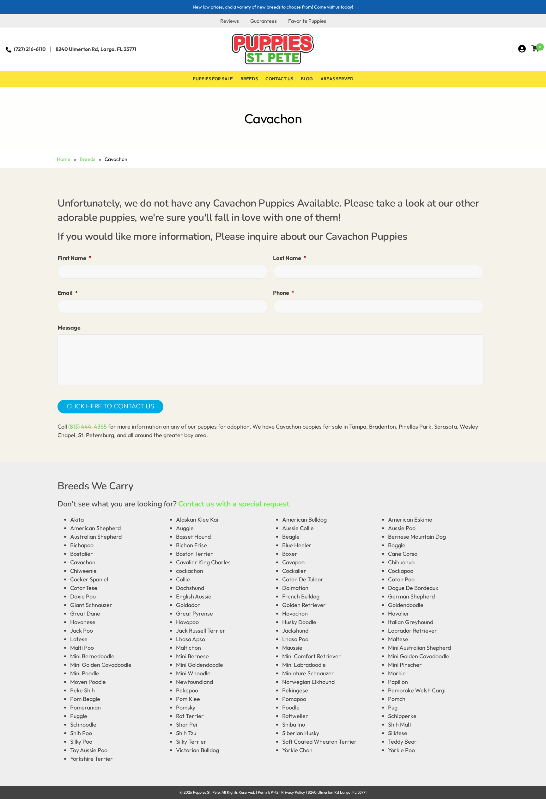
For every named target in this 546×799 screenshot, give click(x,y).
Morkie (397, 673)
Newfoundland (194, 681)
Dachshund (190, 588)
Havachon (295, 613)
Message (69, 327)
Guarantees (263, 21)
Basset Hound (193, 536)
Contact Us (279, 79)
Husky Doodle (299, 622)
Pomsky (185, 707)
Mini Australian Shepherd (419, 647)
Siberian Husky (300, 733)
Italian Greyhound (410, 622)
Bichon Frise (191, 545)
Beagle (291, 536)
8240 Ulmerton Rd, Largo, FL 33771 (96, 49)
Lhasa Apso (190, 639)
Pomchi (397, 699)
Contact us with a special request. (234, 504)
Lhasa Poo (295, 639)
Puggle (78, 716)
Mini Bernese (192, 656)
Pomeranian (85, 707)
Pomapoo (294, 699)
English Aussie (193, 596)
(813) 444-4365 (87, 426)
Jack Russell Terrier (200, 630)
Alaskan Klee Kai (197, 519)
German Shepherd (411, 596)
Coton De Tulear (302, 579)
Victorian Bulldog (197, 750)
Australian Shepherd (96, 536)
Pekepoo (187, 690)
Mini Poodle (84, 673)
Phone (283, 292)
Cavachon (82, 562)
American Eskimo (410, 519)
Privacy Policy (293, 792)
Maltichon (188, 647)
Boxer (289, 553)
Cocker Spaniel (89, 579)
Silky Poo (81, 741)
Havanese (82, 622)
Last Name (289, 258)
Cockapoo (400, 570)
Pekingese (295, 690)
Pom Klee (188, 699)
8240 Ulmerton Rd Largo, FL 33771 (337, 792)
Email (68, 292)
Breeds (249, 79)
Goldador (188, 605)
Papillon (398, 681)
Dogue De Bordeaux (413, 588)
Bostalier (81, 553)
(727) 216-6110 (30, 49)
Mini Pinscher (405, 664)
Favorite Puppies (307, 21)
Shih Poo (81, 733)
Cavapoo (293, 562)
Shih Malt (399, 724)
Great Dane (85, 613)
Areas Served (337, 79)
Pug (392, 707)
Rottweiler (295, 716)
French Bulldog (300, 596)
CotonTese (83, 588)
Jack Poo (81, 630)
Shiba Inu (293, 724)
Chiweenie (83, 570)
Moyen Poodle (88, 681)
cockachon (189, 570)
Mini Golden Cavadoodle (418, 656)
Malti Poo (82, 647)
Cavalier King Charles (203, 562)
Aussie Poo (402, 528)
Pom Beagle (85, 699)
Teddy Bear (402, 741)
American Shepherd (95, 528)
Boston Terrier (194, 553)
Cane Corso (402, 553)
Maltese (398, 639)
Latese (79, 639)
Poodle (291, 707)
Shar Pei (186, 724)
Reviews (229, 21)
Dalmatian (295, 588)
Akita (77, 519)
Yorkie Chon (297, 750)
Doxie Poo (83, 596)
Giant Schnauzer (91, 605)
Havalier (399, 613)
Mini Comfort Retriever (311, 656)
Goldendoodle (405, 605)
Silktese (397, 733)
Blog (307, 79)
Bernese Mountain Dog (417, 536)
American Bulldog (304, 519)
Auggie (185, 528)
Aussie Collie (298, 528)
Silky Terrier (191, 741)
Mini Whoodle (193, 673)
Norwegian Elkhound (308, 681)
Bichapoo (82, 545)
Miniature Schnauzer (308, 673)
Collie (183, 579)
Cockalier (294, 570)
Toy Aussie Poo (88, 750)
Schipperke (402, 716)
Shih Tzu (186, 733)
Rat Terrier (190, 716)
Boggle (396, 545)
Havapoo (187, 622)
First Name (75, 258)
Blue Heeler (297, 545)
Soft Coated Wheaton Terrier (319, 741)
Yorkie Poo (401, 750)
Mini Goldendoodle (199, 664)
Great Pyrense (194, 613)
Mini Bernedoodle (92, 656)
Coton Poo (401, 579)
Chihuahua (401, 562)
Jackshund (295, 630)
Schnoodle (83, 724)
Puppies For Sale (213, 79)
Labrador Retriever (412, 630)
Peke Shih (82, 690)
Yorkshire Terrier (91, 758)
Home (63, 159)
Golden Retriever (304, 605)
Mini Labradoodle (304, 664)
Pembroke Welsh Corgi (417, 690)
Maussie (292, 647)
